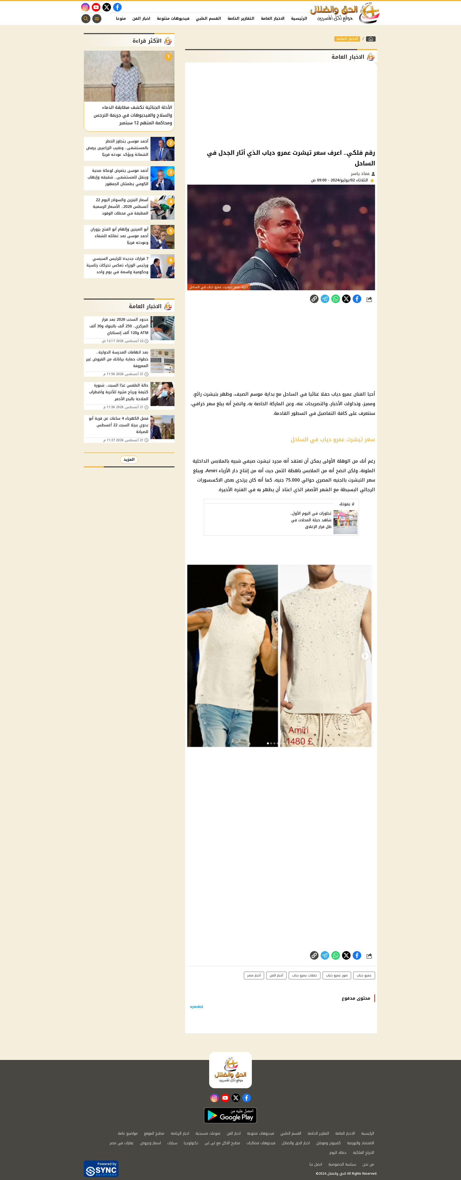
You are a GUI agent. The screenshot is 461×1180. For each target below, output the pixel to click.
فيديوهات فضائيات (261, 1143)
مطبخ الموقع (154, 1133)
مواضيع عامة (128, 1133)
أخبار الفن (276, 975)
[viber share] (325, 299)
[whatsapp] (314, 299)
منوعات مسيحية (208, 1133)
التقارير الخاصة (241, 18)
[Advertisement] (281, 105)
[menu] (97, 18)
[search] (86, 18)
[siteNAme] (345, 13)
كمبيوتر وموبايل (328, 1143)
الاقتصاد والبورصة (360, 1143)
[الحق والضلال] (371, 39)
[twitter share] (346, 299)
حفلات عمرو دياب (304, 975)
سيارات (172, 1143)
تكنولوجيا (191, 1143)
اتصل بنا (315, 1164)
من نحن (368, 1164)
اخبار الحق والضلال (296, 1143)
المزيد (129, 459)
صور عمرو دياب (337, 975)
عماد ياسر (361, 173)
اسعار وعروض (150, 1143)
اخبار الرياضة (180, 1133)
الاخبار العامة (273, 18)
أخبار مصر (254, 975)
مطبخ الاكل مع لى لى (222, 1143)
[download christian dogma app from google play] (230, 1115)
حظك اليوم (338, 1152)
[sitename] (230, 1070)
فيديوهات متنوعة (173, 18)
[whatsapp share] (335, 299)
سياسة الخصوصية (342, 1164)
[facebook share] (357, 299)
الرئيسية (299, 18)
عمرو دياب (364, 975)
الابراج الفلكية (363, 1152)
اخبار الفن (141, 18)
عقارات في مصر (122, 1143)
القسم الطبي (208, 18)
